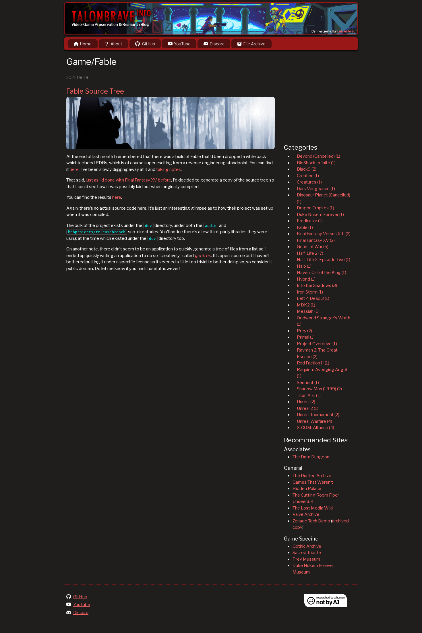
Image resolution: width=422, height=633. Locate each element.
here (74, 169)
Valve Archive (306, 514)
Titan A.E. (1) (309, 395)
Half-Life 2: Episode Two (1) (323, 259)
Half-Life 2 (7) (310, 253)
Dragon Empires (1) (315, 208)
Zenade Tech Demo (311, 521)
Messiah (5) (308, 311)
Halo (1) (304, 266)
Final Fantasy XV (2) (316, 240)
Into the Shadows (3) (317, 285)
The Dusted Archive (312, 475)
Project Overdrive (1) (317, 343)
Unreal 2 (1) (307, 408)
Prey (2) (304, 330)
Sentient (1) (308, 382)
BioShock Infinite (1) (316, 162)
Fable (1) (305, 227)
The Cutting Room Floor (316, 495)
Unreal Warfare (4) (314, 421)
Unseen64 (303, 501)
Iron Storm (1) (310, 292)
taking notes (168, 169)
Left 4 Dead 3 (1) (313, 298)
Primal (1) (306, 337)
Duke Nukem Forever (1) (320, 214)
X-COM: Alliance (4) (315, 427)
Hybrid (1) (306, 279)
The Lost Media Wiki (313, 508)
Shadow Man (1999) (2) (319, 388)
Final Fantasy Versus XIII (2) (324, 233)
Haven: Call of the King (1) (321, 272)
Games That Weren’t (313, 482)
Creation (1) (308, 175)
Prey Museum (306, 559)
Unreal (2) (306, 401)
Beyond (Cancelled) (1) (318, 156)
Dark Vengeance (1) (316, 188)
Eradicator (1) (310, 220)
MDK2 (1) (306, 305)
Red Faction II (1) (313, 363)
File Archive (254, 43)
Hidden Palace (307, 488)
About (116, 43)
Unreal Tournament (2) (318, 414)
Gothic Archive (307, 546)
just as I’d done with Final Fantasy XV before (128, 180)
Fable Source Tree (95, 91)
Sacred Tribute (307, 552)
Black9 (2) (306, 169)
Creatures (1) (309, 182)
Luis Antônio (346, 31)
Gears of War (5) (312, 246)
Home (86, 43)
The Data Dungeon (311, 457)
